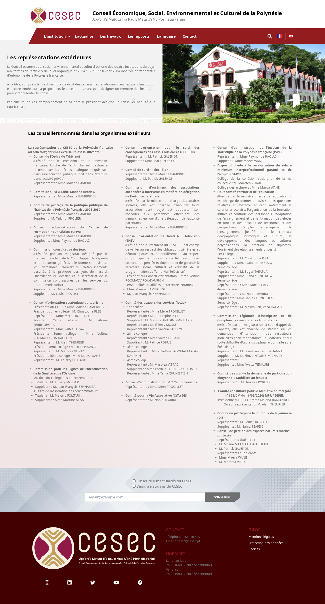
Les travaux (110, 36)
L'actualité (84, 36)
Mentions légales (261, 537)
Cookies (254, 549)
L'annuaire (166, 36)
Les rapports (139, 36)
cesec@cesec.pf (188, 541)
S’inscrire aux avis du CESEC (159, 486)
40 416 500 (192, 537)
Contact (190, 36)
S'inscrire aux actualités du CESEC (164, 481)
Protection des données (266, 543)
